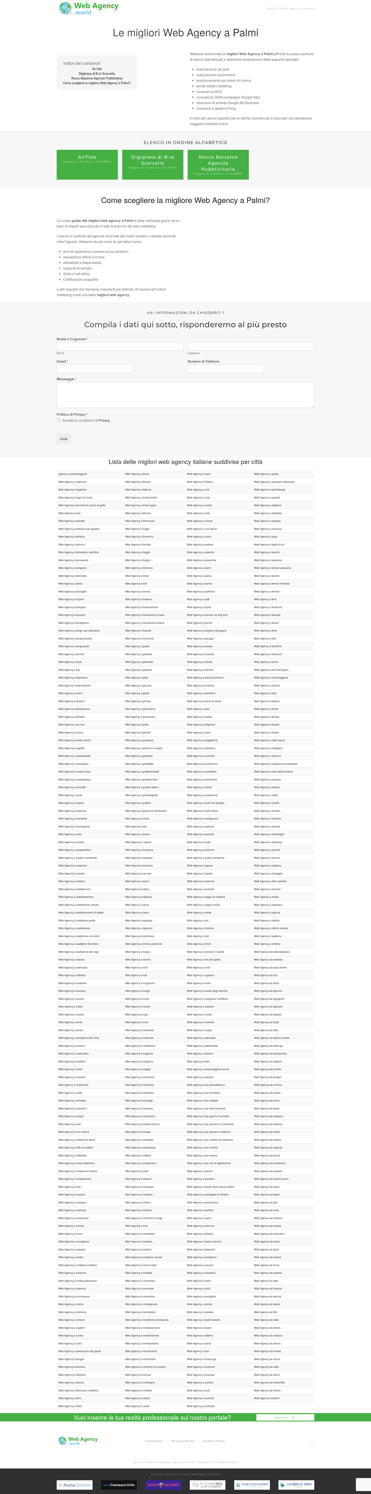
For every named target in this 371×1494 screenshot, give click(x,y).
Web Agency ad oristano (268, 1335)
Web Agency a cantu (70, 795)
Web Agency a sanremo (201, 1178)
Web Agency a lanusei (138, 873)
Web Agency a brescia (71, 701)
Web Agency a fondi (137, 575)
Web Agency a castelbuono (74, 889)
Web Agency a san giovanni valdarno (209, 1131)
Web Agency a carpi (70, 834)
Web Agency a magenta (139, 1053)
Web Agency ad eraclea (268, 1272)
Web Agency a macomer (139, 1037)
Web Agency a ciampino (72, 1108)
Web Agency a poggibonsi (202, 740)
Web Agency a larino (137, 881)
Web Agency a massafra (139, 1139)
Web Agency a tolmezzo (268, 654)
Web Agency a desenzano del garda (79, 1351)
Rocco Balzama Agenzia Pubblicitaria (96, 78)
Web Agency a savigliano (202, 1257)
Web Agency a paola (199, 575)
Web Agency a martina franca (142, 1124)
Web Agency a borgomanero (75, 638)
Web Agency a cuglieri (71, 1327)
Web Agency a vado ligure (269, 740)
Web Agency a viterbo (267, 920)
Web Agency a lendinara (139, 936)
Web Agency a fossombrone (141, 607)
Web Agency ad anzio (267, 1100)
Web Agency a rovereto (200, 1022)
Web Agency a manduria (139, 1084)
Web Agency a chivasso (72, 1100)
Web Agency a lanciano (139, 865)
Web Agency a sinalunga (201, 1359)
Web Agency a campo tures (74, 771)
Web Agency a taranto (267, 552)
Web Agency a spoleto (267, 497)
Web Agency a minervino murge (144, 1218)
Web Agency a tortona (267, 685)
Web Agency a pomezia (201, 756)
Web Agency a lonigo (137, 990)
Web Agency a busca (70, 732)
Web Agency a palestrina (201, 560)
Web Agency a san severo (202, 1155)
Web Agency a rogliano (200, 975)
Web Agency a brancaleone (74, 685)
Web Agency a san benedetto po (206, 1084)
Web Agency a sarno (199, 1218)
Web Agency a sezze (199, 1327)
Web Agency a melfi (136, 1171)
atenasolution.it (78, 1484)
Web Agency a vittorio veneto (271, 928)
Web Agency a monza (138, 1374)
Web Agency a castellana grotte (76, 920)
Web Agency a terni (265, 599)
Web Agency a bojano (71, 599)
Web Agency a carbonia (72, 810)
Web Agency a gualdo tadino (142, 787)
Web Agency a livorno (138, 959)
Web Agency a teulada (267, 615)
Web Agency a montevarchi (141, 1351)
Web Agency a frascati (138, 630)
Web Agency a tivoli (265, 630)
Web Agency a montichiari (140, 1359)
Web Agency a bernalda (72, 575)
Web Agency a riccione (200, 928)
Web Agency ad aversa (267, 1225)
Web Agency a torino (266, 662)
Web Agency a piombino (201, 693)
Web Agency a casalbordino (74, 850)
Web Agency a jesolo (137, 834)
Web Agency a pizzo (199, 732)
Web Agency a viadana (267, 865)
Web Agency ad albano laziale (272, 1037)
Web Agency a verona (267, 857)
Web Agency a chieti (70, 1092)
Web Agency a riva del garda (204, 959)
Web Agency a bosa (70, 662)
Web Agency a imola (137, 818)
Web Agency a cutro (70, 1343)
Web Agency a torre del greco (271, 669)
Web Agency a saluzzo (200, 1077)
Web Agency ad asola (267, 1186)
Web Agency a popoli (199, 787)
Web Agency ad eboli (266, 1249)
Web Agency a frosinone (139, 638)
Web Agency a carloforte (72, 818)
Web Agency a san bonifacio (203, 1092)
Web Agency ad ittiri (265, 1312)
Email (62, 361)
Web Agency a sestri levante (203, 1319)
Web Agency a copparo (72, 1249)
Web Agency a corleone (72, 1272)
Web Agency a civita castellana (76, 1163)
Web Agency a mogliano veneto (143, 1257)
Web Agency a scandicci (201, 1272)
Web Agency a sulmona (268, 528)
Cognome (193, 353)
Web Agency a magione (139, 1061)
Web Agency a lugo (136, 1014)
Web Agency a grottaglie (139, 763)
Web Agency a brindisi (71, 716)
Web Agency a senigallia (201, 1296)
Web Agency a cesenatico (73, 1053)
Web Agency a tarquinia (268, 560)
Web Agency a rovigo (199, 1030)
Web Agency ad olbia (266, 1319)
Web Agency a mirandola (140, 1233)
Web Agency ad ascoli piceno (271, 1178)
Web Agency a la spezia (139, 850)
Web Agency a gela (136, 677)
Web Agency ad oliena (267, 1327)
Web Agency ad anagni (267, 1077)
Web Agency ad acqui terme (270, 967)
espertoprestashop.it (171, 1484)
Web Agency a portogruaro (202, 818)
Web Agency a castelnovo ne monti (78, 936)
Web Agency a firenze (138, 513)
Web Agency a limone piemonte (143, 943)
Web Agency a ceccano (72, 990)
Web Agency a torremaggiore (271, 677)
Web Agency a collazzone (73, 1218)
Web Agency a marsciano (140, 1116)
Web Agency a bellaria (71, 536)
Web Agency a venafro (267, 810)
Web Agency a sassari (200, 1233)
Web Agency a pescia (199, 662)
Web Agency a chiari (70, 1069)
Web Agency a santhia (200, 1210)
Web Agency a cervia (70, 1030)
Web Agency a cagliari (71, 748)
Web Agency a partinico (201, 591)
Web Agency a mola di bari (141, 1265)
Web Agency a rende (199, 912)
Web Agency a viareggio (268, 873)
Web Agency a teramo (267, 575)
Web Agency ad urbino (267, 1390)
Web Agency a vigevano (268, 904)
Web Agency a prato (199, 842)
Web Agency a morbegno (140, 1382)
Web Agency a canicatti (72, 787)
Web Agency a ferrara (138, 481)
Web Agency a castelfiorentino (76, 897)
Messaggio (67, 379)
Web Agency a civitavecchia (74, 1178)
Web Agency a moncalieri (140, 1280)
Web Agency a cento (70, 1022)
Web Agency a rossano (200, 1006)
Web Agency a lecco (137, 912)
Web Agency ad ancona (268, 1084)
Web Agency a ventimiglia (269, 834)
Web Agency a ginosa (138, 701)
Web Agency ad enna (266, 1265)
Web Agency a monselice (140, 1296)
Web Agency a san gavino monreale (208, 1116)
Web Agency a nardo (137, 1406)
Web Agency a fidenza (138, 489)
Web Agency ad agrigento (269, 998)
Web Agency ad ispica (267, 1304)
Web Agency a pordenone (202, 795)
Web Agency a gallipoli (138, 669)
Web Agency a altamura (72, 481)
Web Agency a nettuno (200, 481)
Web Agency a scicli (198, 1288)
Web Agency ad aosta (267, 1108)
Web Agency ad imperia (268, 1288)
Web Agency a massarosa (140, 1147)
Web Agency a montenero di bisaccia (147, 1319)
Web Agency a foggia (137, 552)
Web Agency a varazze (267, 779)
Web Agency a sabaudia (201, 1037)
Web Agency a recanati (200, 889)
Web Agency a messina (139, 1194)
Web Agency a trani (265, 693)
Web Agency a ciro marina (73, 1131)
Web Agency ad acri (265, 975)
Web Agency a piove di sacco (204, 701)
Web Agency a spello (266, 474)
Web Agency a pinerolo (200, 685)
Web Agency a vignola (267, 912)
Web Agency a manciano (139, 1077)
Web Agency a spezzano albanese (274, 481)
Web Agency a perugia (200, 638)
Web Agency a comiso (71, 1225)
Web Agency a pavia (199, 607)
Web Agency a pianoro (200, 669)
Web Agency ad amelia (267, 1069)
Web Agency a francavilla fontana (144, 622)
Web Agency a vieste (266, 897)
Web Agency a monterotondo (142, 1335)
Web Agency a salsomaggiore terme (208, 1069)
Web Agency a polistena (201, 748)
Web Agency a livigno (138, 951)
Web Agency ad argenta (268, 1147)
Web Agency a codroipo (72, 1210)
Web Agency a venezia (267, 818)
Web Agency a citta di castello (75, 1147)
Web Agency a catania (71, 959)
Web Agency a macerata (139, 1030)
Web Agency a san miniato (202, 1147)
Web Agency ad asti (265, 1202)
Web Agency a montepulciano (142, 1327)
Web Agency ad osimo (267, 1359)
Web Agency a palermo (200, 552)
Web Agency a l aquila (138, 842)
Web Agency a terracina (268, 607)
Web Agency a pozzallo (200, 834)
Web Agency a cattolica (72, 975)
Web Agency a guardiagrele (141, 795)
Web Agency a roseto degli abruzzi (207, 990)
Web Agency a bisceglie (72, 591)
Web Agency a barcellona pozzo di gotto (81, 505)
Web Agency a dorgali (71, 1359)
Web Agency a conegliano (73, 1241)
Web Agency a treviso (266, 716)
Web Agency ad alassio (267, 1014)
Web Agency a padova (200, 544)
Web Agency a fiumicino (139, 536)
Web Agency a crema (70, 1304)
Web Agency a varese (267, 787)
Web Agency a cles (69, 1186)
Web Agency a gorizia (138, 732)
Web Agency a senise (199, 1304)
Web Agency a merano (138, 1178)
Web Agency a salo (198, 1061)
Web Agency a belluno (71, 544)
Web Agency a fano (69, 1398)
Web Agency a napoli (137, 1398)
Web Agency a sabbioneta (202, 1045)
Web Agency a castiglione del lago (78, 951)
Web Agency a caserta (71, 873)
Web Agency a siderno (200, 1335)
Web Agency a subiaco (267, 521)
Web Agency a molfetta (138, 1272)
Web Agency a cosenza (72, 1288)
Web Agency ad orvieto (267, 1351)
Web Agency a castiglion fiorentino (78, 943)
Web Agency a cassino (71, 881)
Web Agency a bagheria (72, 489)
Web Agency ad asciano (268, 1171)
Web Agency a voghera (267, 936)
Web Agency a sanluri (200, 1171)
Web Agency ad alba (266, 1030)
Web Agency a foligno (138, 560)
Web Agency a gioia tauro (140, 709)
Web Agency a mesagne (139, 1186)
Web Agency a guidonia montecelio (146, 810)
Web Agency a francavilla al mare (144, 615)
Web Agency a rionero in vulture (205, 951)
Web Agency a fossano (138, 599)
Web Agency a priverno (200, 850)
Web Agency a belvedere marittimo (78, 552)
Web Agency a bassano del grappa (78, 528)
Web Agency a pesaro (200, 646)
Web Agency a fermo (137, 474)
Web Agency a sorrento (200, 1398)
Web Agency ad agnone (268, 990)
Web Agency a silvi (198, 1351)
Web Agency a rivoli (198, 967)
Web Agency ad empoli (267, 1257)
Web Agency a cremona (72, 1312)
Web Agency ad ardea (267, 1131)
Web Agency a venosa (267, 826)
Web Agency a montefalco (140, 1312)
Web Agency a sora (198, 1390)
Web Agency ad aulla (266, 1210)
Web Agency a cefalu (70, 1006)
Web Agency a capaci (71, 803)
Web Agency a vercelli (267, 850)
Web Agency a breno (70, 693)
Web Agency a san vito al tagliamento (209, 1163)
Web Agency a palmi (199, 568)
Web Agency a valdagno (268, 748)
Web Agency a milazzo (138, 1210)
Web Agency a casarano (72, 865)
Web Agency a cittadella (72, 1155)
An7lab (97, 69)
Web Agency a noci (198, 489)
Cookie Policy (214, 1440)
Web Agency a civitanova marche (77, 1171)
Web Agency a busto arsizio (74, 740)
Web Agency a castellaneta (74, 928)
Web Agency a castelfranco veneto (78, 904)
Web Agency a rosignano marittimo (207, 998)
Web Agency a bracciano (73, 677)
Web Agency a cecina (71, 998)
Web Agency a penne (199, 622)
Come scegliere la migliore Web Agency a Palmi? (97, 83)
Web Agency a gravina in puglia (143, 748)
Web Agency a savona (200, 1265)
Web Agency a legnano (138, 928)
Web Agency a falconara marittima (78, 1390)
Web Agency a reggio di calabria (206, 897)
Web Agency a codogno (72, 1202)
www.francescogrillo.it (128, 1484)
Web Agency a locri (136, 967)
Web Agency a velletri (266, 803)
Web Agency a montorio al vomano (145, 1366)
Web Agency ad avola (267, 1241)
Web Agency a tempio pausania (272, 568)
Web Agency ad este (266, 1280)
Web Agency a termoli (267, 591)
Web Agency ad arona (267, 1155)
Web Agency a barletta (71, 521)
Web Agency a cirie (69, 1124)
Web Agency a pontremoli (202, 779)
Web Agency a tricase (266, 724)
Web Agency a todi (265, 638)
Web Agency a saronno (200, 1225)
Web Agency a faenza (71, 1382)
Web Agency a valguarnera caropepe (276, 763)
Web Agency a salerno (200, 1053)
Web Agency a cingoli (71, 1116)
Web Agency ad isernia (267, 1296)
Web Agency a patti (198, 599)
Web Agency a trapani (267, 701)
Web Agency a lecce (137, 904)
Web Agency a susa (265, 536)
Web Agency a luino (137, 1022)
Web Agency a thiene (266, 622)
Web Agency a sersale (200, 1312)
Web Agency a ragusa (200, 865)
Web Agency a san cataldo (202, 1100)
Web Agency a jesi (136, 826)
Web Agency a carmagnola (74, 826)
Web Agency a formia (137, 591)
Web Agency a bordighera (73, 622)
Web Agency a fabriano (72, 1374)
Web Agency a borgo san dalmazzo (79, 630)
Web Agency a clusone (71, 1194)
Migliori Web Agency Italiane (291, 8)
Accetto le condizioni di (86, 420)
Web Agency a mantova (139, 1108)
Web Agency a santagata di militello (208, 1194)
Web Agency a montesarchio (142, 1343)
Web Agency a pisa (198, 709)
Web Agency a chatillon (72, 1061)
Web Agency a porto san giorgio (205, 803)
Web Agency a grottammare (141, 779)
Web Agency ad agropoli (268, 1006)
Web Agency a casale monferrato (77, 857)
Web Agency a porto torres (202, 810)
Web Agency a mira (136, 1225)
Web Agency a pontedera (202, 771)
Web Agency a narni (199, 474)
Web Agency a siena (199, 1343)
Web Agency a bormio (71, 654)
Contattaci (154, 1440)
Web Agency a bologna (72, 607)
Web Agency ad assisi (267, 1194)
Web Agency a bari (69, 513)
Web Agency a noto (198, 513)
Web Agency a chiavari (71, 1077)
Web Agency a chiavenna (73, 1084)
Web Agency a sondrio (200, 1382)
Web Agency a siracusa (200, 1374)
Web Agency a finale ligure (141, 505)
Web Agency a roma (199, 983)
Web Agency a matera (138, 1155)
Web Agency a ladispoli (139, 857)
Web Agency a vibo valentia (270, 881)
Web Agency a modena (138, 1241)
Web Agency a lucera (137, 1006)
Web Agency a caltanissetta (74, 756)
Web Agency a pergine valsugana (207, 630)
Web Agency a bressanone (74, 709)
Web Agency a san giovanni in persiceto (210, 1124)
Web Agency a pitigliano (201, 724)
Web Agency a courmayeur (74, 1296)
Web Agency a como (70, 1233)
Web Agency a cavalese (72, 983)
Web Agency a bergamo (72, 568)
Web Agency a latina (137, 889)
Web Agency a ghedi (137, 693)
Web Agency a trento (266, 709)
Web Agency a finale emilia (141, 497)
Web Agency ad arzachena (270, 1163)
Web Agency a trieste (266, 732)
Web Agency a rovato (199, 1014)
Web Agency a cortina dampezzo (77, 1280)
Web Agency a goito (137, 724)
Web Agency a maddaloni (140, 1045)
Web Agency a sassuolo (201, 1249)
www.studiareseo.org (216, 1484)
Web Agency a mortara (138, 1390)
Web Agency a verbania (268, 842)
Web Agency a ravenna (200, 881)
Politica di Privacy (72, 414)
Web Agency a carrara (71, 842)
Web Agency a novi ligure (202, 528)
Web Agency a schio (199, 1280)
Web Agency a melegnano (140, 1163)
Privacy (104, 420)
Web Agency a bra (69, 669)
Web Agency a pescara (200, 654)
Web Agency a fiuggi (137, 528)
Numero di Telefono (204, 361)
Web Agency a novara (200, 521)
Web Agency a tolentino (268, 646)
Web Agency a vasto (266, 795)
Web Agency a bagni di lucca (75, 497)
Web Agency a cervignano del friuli (78, 1037)
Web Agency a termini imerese (272, 583)
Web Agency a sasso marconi (204, 1241)
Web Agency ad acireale (268, 959)
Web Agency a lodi (136, 975)
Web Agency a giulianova (140, 716)
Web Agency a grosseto (139, 756)
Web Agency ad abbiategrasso (272, 951)
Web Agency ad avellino (268, 1218)
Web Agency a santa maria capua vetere (210, 1186)
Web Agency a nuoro (199, 536)
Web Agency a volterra (267, 943)
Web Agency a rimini (199, 943)
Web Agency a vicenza (267, 889)
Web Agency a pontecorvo (202, 763)
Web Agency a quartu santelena (205, 857)
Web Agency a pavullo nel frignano (207, 615)
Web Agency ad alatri (266, 1022)
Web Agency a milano (138, 1202)
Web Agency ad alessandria (270, 1053)
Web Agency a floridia (138, 544)
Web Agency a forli (136, 583)
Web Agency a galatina (138, 654)
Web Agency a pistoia (199, 716)
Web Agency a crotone (71, 1319)
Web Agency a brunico (71, 724)
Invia (63, 438)
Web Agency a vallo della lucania (273, 771)
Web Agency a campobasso (74, 779)
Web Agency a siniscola (201, 1366)
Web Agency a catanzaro (73, 967)
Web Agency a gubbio (138, 803)
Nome (60, 353)
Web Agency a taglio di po (269, 544)
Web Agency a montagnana (141, 1304)
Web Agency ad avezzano (269, 1233)
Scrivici (282, 1417)
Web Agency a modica (138, 1249)
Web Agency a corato (70, 1257)
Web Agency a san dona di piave (206, 1108)
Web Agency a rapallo (200, 873)
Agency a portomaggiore (72, 474)
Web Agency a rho (197, 920)
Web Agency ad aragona (268, 1116)
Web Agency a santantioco (202, 1202)
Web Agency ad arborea (268, 1124)
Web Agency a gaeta (137, 646)
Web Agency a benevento (73, 560)
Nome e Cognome (72, 339)
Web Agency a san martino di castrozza (210, 1139)
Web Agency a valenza (267, 756)
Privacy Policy (183, 1440)
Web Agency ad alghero (268, 1061)
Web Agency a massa (138, 1131)
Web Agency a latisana (138, 897)
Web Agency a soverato (201, 1406)
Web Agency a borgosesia (73, 646)
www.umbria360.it (302, 1484)
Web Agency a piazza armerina (205, 677)
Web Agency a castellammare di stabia (81, 912)
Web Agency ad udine (267, 1374)
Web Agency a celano (71, 1014)
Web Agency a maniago (139, 1100)
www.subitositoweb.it (261, 1484)
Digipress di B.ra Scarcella (97, 73)
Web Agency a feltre (70, 1406)
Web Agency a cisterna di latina (76, 1139)
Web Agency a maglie (138, 1069)
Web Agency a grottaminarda (142, 771)
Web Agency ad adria (266, 983)
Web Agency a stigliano (267, 505)
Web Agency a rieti (198, 936)
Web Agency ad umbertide (269, 1382)
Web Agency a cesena (71, 1045)
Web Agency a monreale (139, 1288)
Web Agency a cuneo (70, 1335)
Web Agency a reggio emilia (203, 904)
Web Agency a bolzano (71, 615)
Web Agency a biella (70, 583)
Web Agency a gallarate (139, 662)
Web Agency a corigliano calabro (77, 1265)
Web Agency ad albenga (268, 1045)
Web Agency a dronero (71, 1366)
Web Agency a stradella (268, 513)
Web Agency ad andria (267, 1092)
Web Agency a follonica (139, 568)
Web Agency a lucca (137, 998)
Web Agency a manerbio (139, 1092)
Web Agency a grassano (139, 740)
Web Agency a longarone (140, 983)
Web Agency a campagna (73, 763)
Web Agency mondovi (267, 1398)
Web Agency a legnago (138, 920)
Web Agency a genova (138, 685)
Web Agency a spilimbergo (269, 489)
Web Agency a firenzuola (139, 521)
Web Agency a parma (199, 583)
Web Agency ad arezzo (267, 1139)
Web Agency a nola (198, 497)
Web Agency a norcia (199, 505)
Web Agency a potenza (200, 826)
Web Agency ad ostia (266, 1366)
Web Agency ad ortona (267, 1343)
